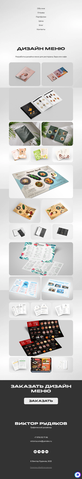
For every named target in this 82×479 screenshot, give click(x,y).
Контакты (41, 29)
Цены (41, 21)
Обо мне (41, 8)
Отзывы (41, 13)
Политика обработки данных (41, 467)
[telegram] (39, 451)
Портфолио (41, 17)
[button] (41, 401)
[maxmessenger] (35, 451)
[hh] (46, 451)
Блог (41, 25)
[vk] (43, 451)
